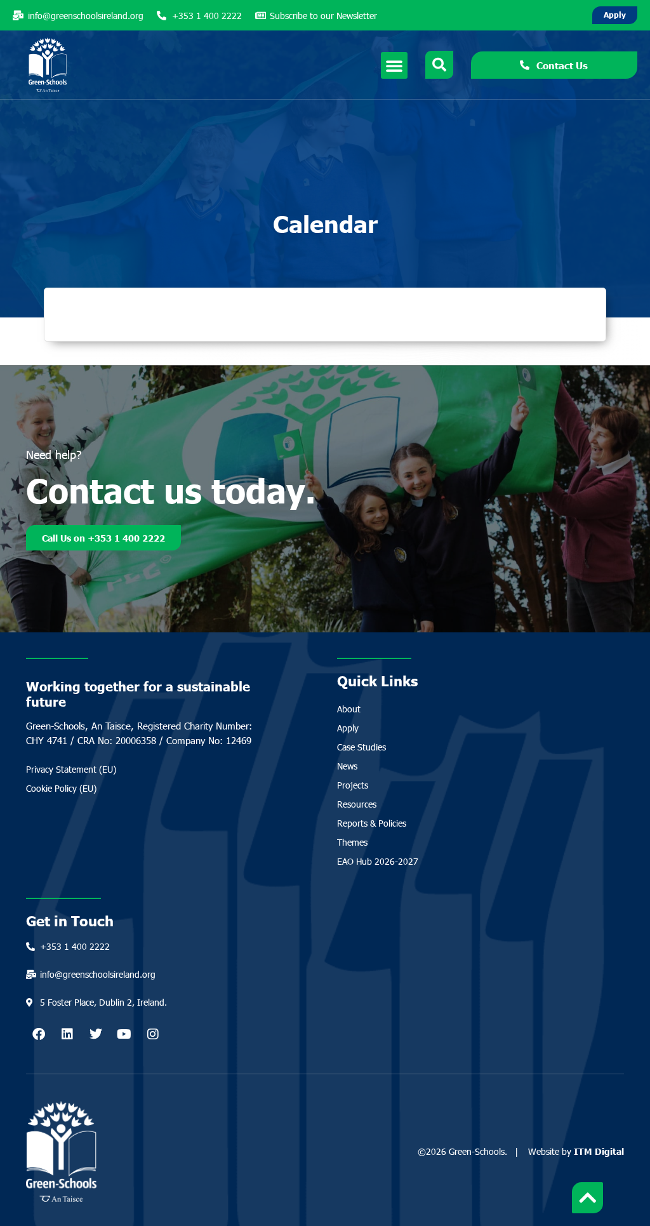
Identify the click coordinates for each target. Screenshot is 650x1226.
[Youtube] (124, 1034)
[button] (394, 65)
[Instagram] (153, 1034)
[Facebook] (38, 1034)
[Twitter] (96, 1034)
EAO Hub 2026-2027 (377, 861)
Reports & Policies (371, 823)
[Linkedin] (67, 1034)
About (349, 709)
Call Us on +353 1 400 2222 (103, 537)
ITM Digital (599, 1151)
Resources (356, 804)
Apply (348, 728)
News (347, 766)
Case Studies (361, 747)
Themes (352, 842)
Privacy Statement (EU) (71, 769)
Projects (352, 785)
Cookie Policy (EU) (61, 788)
